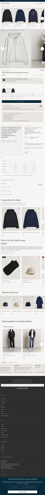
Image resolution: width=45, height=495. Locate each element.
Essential (15, 141)
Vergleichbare (11, 200)
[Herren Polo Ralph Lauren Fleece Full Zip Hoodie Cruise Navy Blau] (33, 16)
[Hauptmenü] (43, 3)
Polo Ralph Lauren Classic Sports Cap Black (28, 311)
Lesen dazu (41, 82)
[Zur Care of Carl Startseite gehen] (5, 3)
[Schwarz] (4, 90)
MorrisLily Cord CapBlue (5, 311)
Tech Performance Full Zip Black (9, 355)
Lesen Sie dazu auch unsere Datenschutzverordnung (22, 388)
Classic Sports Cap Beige (27, 282)
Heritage (9, 141)
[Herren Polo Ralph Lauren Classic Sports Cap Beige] (16, 302)
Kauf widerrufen (4, 430)
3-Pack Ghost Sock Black (7, 282)
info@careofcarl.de (10, 468)
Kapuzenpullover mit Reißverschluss (17, 30)
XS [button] (6, 94)
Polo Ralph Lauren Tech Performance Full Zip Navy (30, 232)
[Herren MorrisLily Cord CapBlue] (5, 302)
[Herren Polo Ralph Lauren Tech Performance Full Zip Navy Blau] (20, 16)
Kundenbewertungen (4, 434)
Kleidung (3, 30)
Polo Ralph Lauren (5, 24)
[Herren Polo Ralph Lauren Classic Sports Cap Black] (28, 302)
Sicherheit (3, 403)
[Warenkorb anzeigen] (41, 3)
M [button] (27, 94)
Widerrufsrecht (3, 413)
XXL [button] (17, 97)
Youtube (2, 449)
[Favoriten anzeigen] (38, 3)
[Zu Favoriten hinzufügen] (19, 208)
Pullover (7, 30)
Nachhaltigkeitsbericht (5, 415)
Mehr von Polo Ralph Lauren (13, 240)
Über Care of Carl (4, 401)
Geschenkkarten (4, 436)
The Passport (3, 398)
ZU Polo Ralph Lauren (6, 252)
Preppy (3, 141)
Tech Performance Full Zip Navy (29, 355)
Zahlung (2, 432)
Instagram (3, 445)
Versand (2, 424)
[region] (22, 369)
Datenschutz (3, 407)
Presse (2, 405)
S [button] (17, 94)
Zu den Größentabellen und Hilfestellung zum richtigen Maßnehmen (17, 175)
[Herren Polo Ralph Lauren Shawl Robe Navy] (39, 302)
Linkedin (2, 451)
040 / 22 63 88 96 (7, 467)
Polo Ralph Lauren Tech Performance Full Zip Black (10, 232)
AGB (2, 411)
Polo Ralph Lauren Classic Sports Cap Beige (17, 311)
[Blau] (13, 90)
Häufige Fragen (4, 428)
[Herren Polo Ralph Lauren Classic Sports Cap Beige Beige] (31, 267)
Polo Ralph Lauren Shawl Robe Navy (39, 311)
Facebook (3, 447)
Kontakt (2, 426)
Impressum (3, 409)
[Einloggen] (36, 3)
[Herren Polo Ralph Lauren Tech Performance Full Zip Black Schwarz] (7, 16)
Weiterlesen (25, 483)
